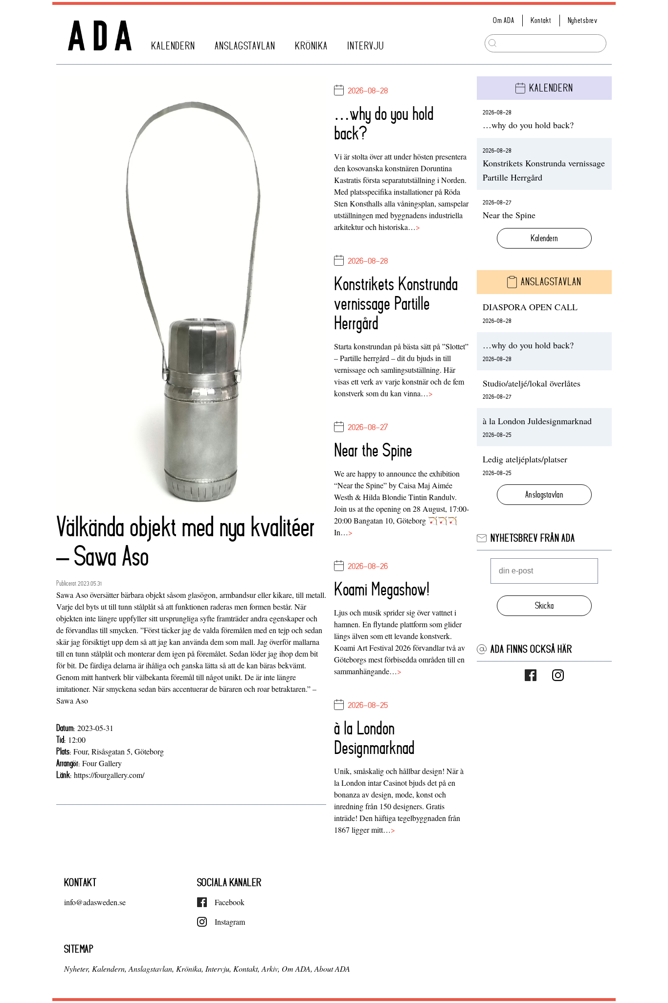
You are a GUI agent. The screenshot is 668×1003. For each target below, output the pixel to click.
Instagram (230, 921)
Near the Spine (373, 450)
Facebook (230, 902)
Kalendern (173, 46)
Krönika (311, 46)
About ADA (332, 968)
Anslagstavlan (245, 46)
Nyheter (76, 968)
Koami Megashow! (381, 589)
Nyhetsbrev (583, 20)
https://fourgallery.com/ (109, 775)
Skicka (544, 605)
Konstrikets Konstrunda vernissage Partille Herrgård (396, 303)
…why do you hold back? (384, 123)
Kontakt (541, 20)
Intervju (365, 46)
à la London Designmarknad (374, 738)
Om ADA (503, 20)
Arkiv (270, 968)
